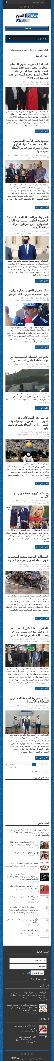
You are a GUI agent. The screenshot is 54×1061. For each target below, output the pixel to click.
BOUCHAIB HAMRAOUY (36, 639)
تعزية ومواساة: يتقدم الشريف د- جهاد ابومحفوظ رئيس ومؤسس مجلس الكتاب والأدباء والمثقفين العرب (23, 876)
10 (16, 768)
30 (46, 771)
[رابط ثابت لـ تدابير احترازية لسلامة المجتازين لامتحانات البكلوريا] (27, 733)
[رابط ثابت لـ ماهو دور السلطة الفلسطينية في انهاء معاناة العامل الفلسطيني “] (27, 392)
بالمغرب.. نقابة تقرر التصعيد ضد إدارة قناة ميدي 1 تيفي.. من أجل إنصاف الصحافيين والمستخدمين (29, 631)
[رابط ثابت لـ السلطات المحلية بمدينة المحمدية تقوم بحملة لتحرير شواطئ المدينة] (27, 594)
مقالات (35, 234)
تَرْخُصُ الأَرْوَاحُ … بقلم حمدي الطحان (24, 853)
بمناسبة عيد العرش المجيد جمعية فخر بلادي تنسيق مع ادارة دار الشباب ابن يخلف (22, 1007)
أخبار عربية (34, 84)
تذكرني (25, 973)
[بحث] (7, 2)
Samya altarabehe (40, 82)
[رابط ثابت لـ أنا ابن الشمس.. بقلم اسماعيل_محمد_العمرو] (44, 937)
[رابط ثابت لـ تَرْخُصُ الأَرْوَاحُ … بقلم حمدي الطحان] (44, 859)
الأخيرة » (34, 771)
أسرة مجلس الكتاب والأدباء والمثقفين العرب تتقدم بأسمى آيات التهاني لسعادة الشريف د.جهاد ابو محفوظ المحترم (23, 910)
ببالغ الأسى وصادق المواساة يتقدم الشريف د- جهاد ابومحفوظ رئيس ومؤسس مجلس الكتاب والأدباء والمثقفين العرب (29, 832)
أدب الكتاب (34, 434)
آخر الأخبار (33, 50)
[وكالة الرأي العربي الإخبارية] (27, 21)
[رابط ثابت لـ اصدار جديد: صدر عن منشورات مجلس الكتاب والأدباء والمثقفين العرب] (44, 893)
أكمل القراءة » (42, 131)
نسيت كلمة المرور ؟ (39, 979)
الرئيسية (42, 50)
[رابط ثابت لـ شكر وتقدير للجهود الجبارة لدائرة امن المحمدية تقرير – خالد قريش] (27, 325)
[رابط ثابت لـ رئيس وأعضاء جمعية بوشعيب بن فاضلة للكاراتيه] (44, 903)
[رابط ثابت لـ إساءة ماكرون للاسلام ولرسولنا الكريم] (29, 528)
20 (11, 768)
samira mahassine (40, 432)
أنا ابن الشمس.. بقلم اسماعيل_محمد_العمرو (26, 1038)
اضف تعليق (22, 84)
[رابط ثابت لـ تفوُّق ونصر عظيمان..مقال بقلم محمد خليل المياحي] (44, 926)
